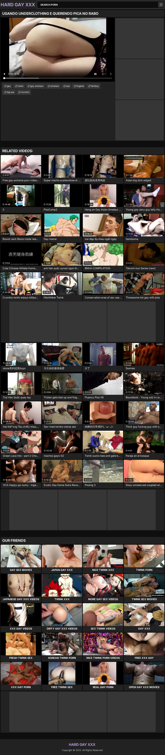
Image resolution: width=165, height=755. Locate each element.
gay (9, 86)
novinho (25, 92)
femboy (95, 86)
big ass (10, 92)
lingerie (80, 86)
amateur (54, 86)
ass (68, 86)
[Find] (161, 4)
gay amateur (37, 86)
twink (20, 86)
